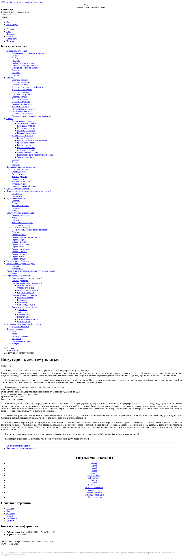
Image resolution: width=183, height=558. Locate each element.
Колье (14, 334)
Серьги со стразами (21, 254)
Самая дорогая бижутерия (18, 446)
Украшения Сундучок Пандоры (20, 263)
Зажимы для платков (26, 123)
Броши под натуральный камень (32, 140)
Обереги (16, 164)
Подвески (16, 338)
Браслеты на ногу (20, 85)
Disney (94, 463)
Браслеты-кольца (19, 97)
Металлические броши (27, 152)
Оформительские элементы (24, 295)
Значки (15, 162)
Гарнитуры (17, 193)
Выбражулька (94, 485)
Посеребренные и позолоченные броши (35, 155)
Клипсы (15, 220)
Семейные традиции (94, 495)
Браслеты (10, 77)
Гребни (15, 58)
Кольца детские (19, 179)
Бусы (14, 331)
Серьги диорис (18, 239)
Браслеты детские (20, 169)
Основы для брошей (26, 285)
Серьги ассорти (19, 234)
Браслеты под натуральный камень (28, 87)
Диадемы (16, 60)
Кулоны (15, 208)
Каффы (15, 218)
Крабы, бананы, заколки (23, 63)
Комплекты (17, 196)
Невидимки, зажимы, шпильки (26, 68)
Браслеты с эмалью (20, 92)
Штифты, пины (24, 322)
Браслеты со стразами (22, 94)
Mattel (94, 468)
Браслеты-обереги (20, 99)
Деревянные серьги (21, 215)
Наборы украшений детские (25, 186)
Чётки (14, 273)
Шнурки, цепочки (25, 292)
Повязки (16, 72)
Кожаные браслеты (20, 106)
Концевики (22, 302)
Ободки (15, 70)
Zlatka (94, 483)
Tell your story (94, 478)
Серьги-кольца (18, 259)
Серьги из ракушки (20, 244)
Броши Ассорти (24, 138)
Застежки (21, 312)
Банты (15, 56)
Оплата (9, 36)
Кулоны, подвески (20, 336)
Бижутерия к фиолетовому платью (22, 448)
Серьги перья (18, 247)
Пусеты (15, 232)
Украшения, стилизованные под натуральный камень (30, 271)
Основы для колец (25, 288)
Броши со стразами (26, 147)
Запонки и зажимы (20, 205)
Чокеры (15, 343)
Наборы (15, 210)
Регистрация (12, 24)
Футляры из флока (20, 326)
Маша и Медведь (94, 492)
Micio (94, 470)
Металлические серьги (22, 222)
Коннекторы (23, 314)
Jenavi (94, 466)
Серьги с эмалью (19, 251)
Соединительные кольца (28, 319)
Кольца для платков (26, 126)
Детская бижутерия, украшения (20, 167)
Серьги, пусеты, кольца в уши (20, 213)
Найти (4, 17)
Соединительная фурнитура (24, 307)
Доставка (10, 34)
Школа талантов (94, 497)
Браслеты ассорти (20, 80)
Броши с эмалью (24, 145)
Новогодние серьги (21, 225)
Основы (15, 266)
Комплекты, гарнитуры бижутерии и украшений (28, 191)
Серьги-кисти (18, 256)
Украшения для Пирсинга (18, 261)
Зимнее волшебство (94, 487)
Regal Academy (94, 475)
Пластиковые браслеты (22, 114)
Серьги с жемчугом (21, 249)
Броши (9, 118)
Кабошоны (22, 300)
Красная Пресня (94, 490)
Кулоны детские (19, 184)
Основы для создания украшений (27, 283)
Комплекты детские (21, 181)
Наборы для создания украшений (27, 278)
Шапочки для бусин (26, 305)
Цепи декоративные (21, 341)
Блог (8, 31)
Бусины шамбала (25, 297)
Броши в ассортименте (22, 135)
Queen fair (94, 473)
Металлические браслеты (23, 109)
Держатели (22, 309)
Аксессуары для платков (23, 121)
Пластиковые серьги (21, 227)
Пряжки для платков (26, 133)
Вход (8, 22)
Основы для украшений (28, 290)
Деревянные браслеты (22, 104)
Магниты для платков (27, 128)
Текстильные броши (26, 157)
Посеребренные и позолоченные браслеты (31, 116)
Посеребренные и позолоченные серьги (30, 230)
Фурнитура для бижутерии (18, 276)
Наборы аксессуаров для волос (26, 65)
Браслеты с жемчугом (22, 89)
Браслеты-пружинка (21, 101)
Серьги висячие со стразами (25, 237)
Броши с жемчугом (26, 143)
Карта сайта (11, 39)
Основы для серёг (20, 280)
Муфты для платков (26, 130)
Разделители (17, 268)
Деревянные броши (26, 150)
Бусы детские (18, 174)
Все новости (12, 350)
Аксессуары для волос (16, 51)
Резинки (15, 75)
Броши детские (19, 172)
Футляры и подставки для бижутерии (23, 324)
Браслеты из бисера (21, 82)
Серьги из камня (19, 242)
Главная (10, 29)
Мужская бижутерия (15, 198)
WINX (94, 480)
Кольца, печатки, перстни (18, 189)
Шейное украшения (15, 329)
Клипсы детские (19, 176)
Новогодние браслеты (22, 111)
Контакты (10, 41)
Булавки (15, 160)
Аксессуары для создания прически (28, 53)
